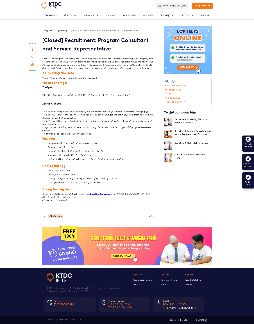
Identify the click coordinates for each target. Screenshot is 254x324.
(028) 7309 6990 (64, 304)
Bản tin (188, 285)
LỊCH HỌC (111, 15)
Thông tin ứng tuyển (175, 102)
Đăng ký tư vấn (202, 6)
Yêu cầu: (169, 94)
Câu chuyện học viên (143, 280)
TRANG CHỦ (50, 15)
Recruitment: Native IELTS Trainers (191, 143)
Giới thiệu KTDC (169, 280)
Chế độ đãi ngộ (172, 98)
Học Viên (148, 15)
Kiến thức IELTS (193, 280)
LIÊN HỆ (205, 15)
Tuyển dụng (61, 30)
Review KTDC (139, 285)
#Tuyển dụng (55, 216)
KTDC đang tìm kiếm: (175, 86)
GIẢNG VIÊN (129, 15)
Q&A (163, 285)
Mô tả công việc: (173, 90)
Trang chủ (47, 30)
